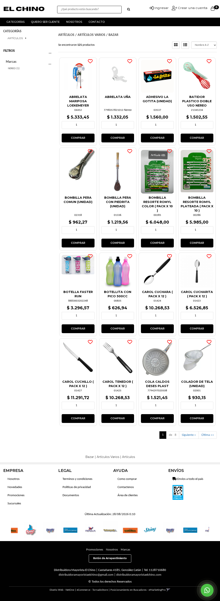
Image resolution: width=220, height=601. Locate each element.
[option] (21, 530)
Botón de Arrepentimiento (110, 558)
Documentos (71, 495)
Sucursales (14, 503)
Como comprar (127, 479)
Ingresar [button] (161, 8)
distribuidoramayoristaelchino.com (138, 575)
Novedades (15, 487)
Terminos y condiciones (77, 479)
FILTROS (9, 51)
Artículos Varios (91, 35)
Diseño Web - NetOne (62, 590)
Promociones (16, 495)
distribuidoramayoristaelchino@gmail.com (86, 575)
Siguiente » (189, 435)
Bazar (113, 35)
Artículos (15, 38)
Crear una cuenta (192, 8)
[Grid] (176, 45)
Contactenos (126, 487)
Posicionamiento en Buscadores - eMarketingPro (138, 590)
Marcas (11, 62)
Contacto (97, 21)
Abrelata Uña (118, 97)
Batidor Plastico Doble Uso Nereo (197, 101)
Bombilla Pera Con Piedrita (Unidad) (117, 202)
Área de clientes (128, 495)
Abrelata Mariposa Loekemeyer (78, 101)
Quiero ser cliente (45, 21)
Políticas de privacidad (77, 487)
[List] (185, 45)
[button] (168, 590)
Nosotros (74, 21)
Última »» (207, 435)
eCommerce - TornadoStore (92, 590)
